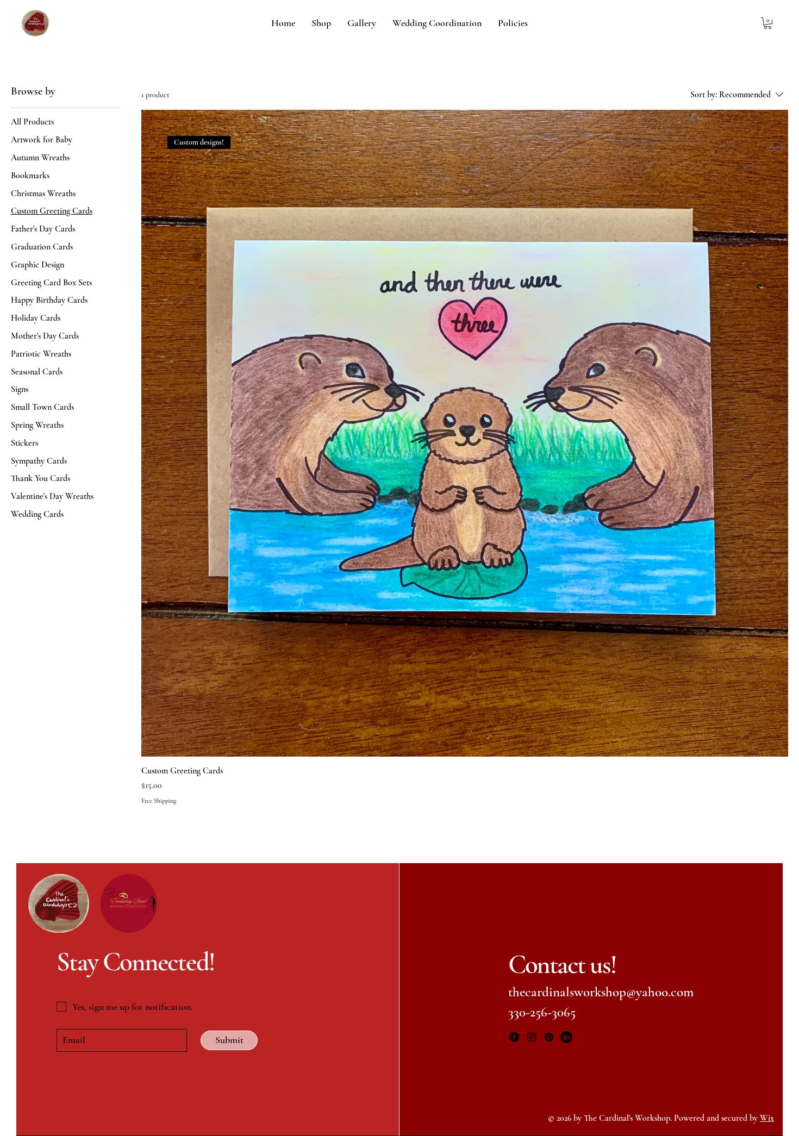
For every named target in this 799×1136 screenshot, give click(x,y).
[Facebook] (514, 1037)
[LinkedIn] (566, 1037)
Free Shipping (158, 800)
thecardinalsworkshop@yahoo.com (601, 992)
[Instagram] (532, 1037)
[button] (768, 23)
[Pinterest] (549, 1037)
